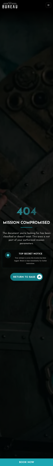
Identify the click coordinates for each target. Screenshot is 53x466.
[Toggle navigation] (48, 5)
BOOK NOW (26, 462)
